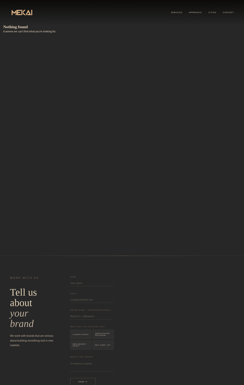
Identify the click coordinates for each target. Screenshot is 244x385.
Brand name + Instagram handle (90, 310)
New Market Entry (80, 345)
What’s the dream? (82, 357)
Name (73, 277)
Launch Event (81, 334)
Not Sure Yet (103, 345)
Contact (228, 12)
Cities (212, 12)
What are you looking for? (87, 327)
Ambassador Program (102, 334)
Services (177, 12)
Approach (195, 12)
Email (73, 293)
